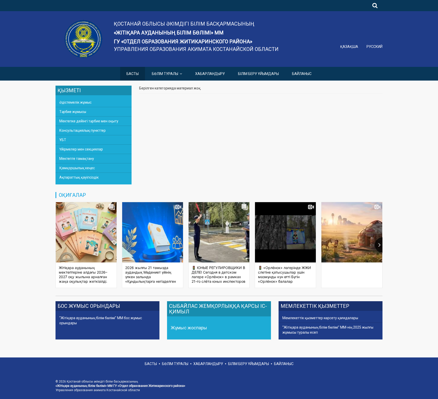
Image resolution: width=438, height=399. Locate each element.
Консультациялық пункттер (82, 130)
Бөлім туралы (165, 74)
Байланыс (302, 74)
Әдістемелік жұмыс (75, 102)
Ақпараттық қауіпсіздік (79, 177)
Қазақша (349, 47)
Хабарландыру (210, 74)
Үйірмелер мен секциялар (81, 149)
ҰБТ (62, 140)
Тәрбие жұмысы (72, 112)
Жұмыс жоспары (189, 327)
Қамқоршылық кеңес (77, 168)
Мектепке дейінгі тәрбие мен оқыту (88, 121)
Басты (132, 74)
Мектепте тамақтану (76, 159)
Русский (374, 47)
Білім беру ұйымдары (258, 74)
